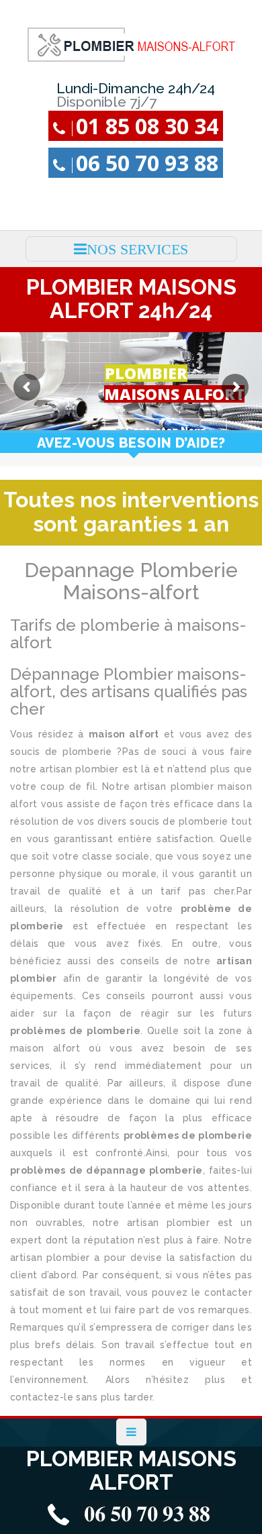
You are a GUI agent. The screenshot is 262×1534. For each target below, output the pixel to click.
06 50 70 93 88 (147, 162)
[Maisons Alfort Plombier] (131, 44)
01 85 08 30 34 (147, 125)
